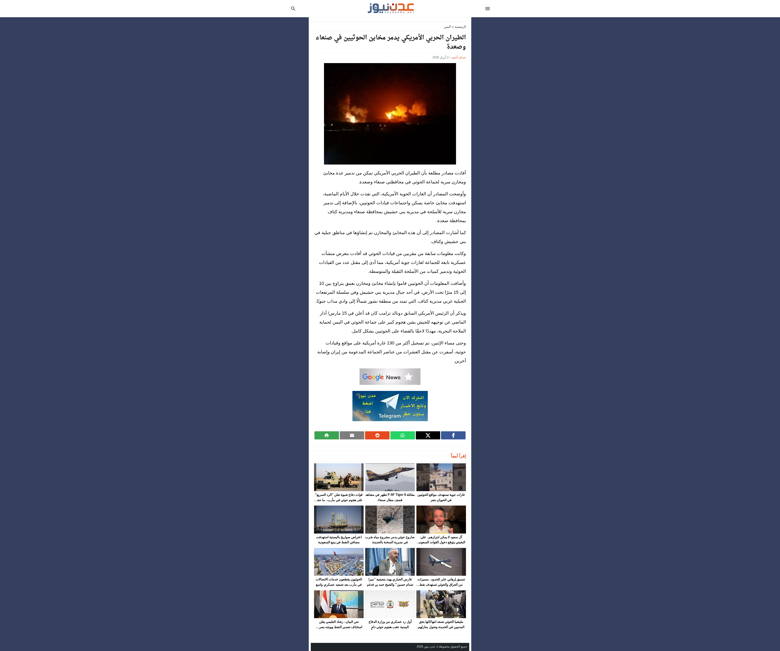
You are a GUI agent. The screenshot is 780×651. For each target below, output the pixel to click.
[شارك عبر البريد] (352, 435)
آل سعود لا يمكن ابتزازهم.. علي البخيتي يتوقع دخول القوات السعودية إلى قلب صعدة (441, 542)
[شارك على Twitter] (428, 435)
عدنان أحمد (459, 57)
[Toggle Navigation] (488, 8)
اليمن (447, 26)
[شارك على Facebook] (453, 435)
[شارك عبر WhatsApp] (402, 435)
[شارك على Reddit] (377, 435)
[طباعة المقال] (326, 435)
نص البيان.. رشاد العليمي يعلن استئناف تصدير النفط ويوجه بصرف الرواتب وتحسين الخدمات (339, 627)
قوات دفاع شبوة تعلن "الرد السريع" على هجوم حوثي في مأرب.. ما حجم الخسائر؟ (339, 500)
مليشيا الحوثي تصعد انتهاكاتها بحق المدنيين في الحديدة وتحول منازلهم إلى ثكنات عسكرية (441, 627)
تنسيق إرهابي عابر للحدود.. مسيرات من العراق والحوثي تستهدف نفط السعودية (441, 584)
